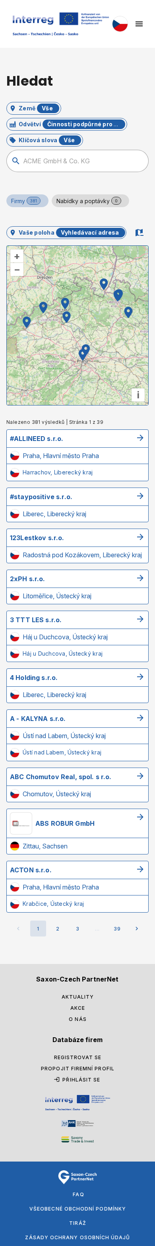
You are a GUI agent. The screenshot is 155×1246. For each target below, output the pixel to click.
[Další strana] (137, 928)
